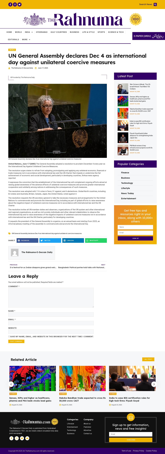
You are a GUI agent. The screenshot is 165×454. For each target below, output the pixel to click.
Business (74, 32)
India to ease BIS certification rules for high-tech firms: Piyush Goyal (141, 123)
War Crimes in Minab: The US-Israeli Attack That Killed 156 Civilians (140, 86)
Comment (14, 286)
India (27, 32)
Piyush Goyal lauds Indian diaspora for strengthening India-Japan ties (141, 135)
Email (12, 319)
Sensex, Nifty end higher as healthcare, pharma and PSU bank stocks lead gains (140, 99)
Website (12, 328)
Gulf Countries (59, 32)
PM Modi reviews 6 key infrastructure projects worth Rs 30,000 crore (141, 148)
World (18, 32)
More (25, 39)
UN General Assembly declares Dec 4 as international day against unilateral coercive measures (47, 233)
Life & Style (88, 32)
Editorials (13, 39)
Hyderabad (42, 32)
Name (11, 311)
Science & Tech (116, 32)
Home (9, 32)
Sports (101, 32)
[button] (155, 4)
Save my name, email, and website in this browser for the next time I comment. (52, 337)
